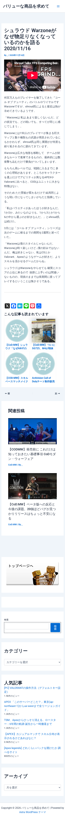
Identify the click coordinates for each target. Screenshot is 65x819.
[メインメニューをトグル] (58, 6)
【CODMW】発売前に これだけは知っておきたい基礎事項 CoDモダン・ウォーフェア (32, 454)
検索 (6, 619)
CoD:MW (12, 465)
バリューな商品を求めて (26, 6)
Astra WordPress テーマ (32, 812)
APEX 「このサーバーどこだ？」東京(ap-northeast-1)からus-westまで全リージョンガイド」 (32, 705)
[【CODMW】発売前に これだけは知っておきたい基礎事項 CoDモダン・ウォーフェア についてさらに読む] (32, 430)
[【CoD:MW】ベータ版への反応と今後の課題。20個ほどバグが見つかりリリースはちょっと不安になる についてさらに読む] (32, 486)
